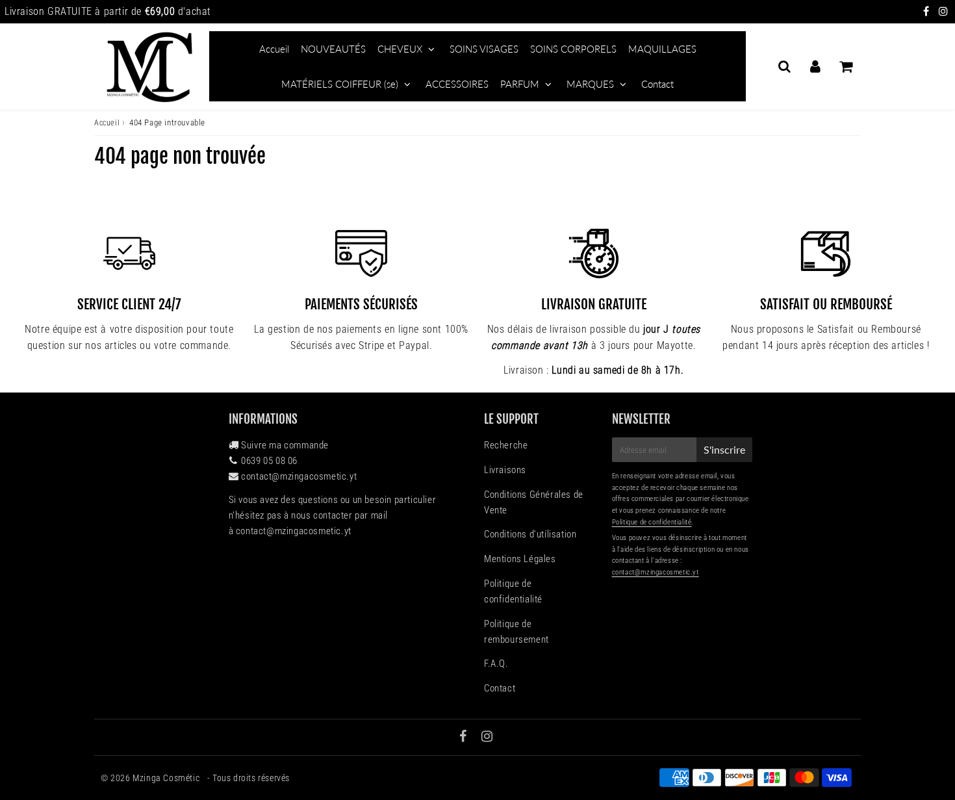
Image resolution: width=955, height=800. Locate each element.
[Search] (784, 66)
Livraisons (505, 470)
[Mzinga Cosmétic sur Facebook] (927, 11)
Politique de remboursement (516, 631)
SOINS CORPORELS (573, 49)
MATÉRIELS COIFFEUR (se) (339, 84)
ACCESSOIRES (457, 84)
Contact (657, 84)
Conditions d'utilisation (530, 534)
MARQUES (590, 84)
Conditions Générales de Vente (533, 502)
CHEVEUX (399, 49)
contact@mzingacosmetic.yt (299, 476)
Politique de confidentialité (513, 591)
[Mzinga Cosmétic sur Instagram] (944, 11)
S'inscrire (724, 449)
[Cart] (845, 66)
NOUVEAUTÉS (333, 49)
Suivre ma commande (285, 445)
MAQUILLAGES (662, 49)
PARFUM (519, 84)
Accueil (274, 49)
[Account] (815, 66)
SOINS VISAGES (484, 49)
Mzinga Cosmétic (167, 778)
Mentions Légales (520, 559)
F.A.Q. (496, 663)
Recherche (506, 445)
